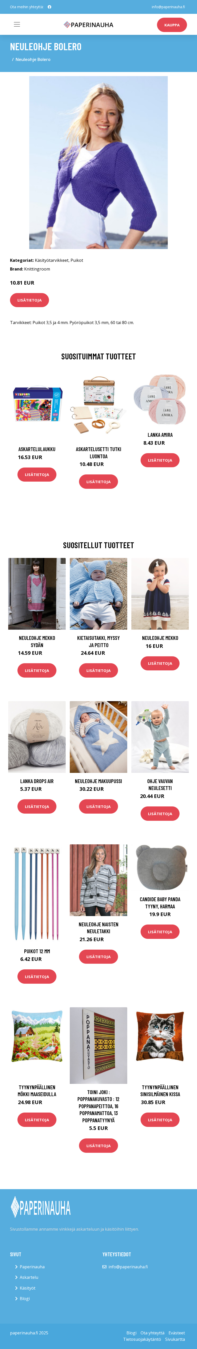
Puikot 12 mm (37, 951)
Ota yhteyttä (152, 1333)
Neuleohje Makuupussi (98, 781)
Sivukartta (175, 1339)
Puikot (77, 260)
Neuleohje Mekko (160, 638)
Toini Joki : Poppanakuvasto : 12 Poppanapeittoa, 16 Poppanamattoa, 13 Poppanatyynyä (98, 1106)
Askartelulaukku (36, 449)
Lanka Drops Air (37, 781)
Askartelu (29, 1277)
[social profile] (49, 7)
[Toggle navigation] (17, 24)
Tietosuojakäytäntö (142, 1339)
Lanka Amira (160, 434)
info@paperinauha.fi (168, 6)
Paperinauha (32, 1267)
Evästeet (177, 1333)
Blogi (25, 1298)
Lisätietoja (29, 300)
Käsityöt (27, 1288)
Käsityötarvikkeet (51, 260)
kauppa (172, 24)
